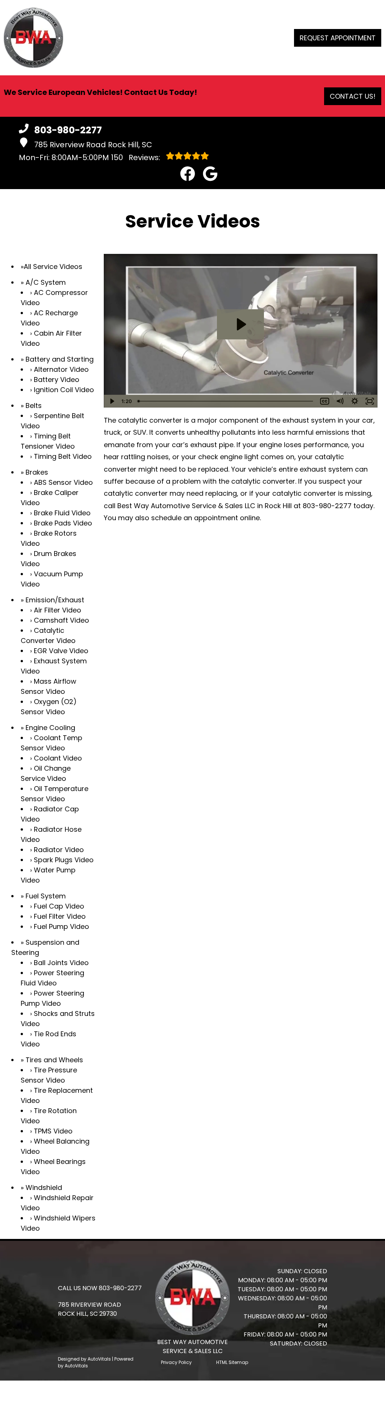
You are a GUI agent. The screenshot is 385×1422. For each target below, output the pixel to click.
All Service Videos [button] (53, 266)
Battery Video (56, 379)
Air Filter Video (57, 610)
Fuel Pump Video (61, 926)
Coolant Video (58, 758)
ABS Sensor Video (63, 482)
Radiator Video (59, 849)
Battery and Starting (60, 359)
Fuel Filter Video (60, 916)
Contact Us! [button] (353, 96)
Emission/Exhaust (55, 600)
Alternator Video (61, 369)
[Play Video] (111, 401)
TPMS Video (53, 1131)
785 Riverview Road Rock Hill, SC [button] (93, 144)
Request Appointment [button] (338, 38)
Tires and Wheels (54, 1060)
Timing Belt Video (63, 456)
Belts (34, 405)
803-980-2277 (327, 505)
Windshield (44, 1187)
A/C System (46, 282)
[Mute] (339, 401)
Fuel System (46, 896)
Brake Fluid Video (62, 513)
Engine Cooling (50, 727)
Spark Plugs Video (64, 860)
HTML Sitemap (232, 1362)
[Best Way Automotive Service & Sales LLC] (33, 38)
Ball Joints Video (61, 962)
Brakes (37, 472)
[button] (187, 173)
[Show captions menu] (324, 401)
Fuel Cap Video (59, 906)
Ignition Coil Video (64, 389)
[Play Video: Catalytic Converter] (240, 324)
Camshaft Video (61, 620)
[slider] (225, 401)
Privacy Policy (176, 1362)
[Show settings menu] (354, 401)
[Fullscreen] (369, 401)
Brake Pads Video (63, 523)
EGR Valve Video (61, 650)
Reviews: (136, 157)
